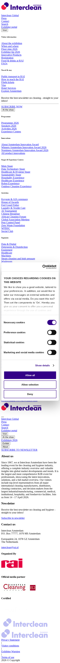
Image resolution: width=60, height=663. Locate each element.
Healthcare (6, 252)
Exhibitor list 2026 (10, 52)
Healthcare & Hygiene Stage (15, 172)
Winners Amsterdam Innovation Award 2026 (23, 147)
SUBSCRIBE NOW (11, 106)
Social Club (7, 231)
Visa (3, 85)
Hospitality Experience (12, 177)
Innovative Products (11, 55)
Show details (42, 365)
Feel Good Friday (10, 205)
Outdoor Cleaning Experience (16, 186)
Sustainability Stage (11, 174)
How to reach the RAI (12, 79)
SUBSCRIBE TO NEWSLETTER (19, 449)
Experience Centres (11, 131)
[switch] (51, 332)
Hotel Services (8, 88)
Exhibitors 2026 (9, 440)
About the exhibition (11, 43)
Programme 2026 (10, 123)
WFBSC (5, 228)
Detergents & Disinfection (14, 247)
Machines (6, 255)
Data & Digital (8, 244)
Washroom (6, 261)
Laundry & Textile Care (13, 208)
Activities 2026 (9, 128)
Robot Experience (10, 183)
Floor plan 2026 (9, 49)
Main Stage (7, 166)
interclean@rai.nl (10, 547)
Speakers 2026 (8, 125)
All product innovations (13, 153)
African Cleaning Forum (13, 216)
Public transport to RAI (13, 76)
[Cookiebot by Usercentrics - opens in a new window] (42, 267)
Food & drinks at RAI (12, 60)
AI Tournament (9, 211)
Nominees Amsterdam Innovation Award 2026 (24, 150)
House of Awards (10, 202)
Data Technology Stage (13, 169)
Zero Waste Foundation (13, 225)
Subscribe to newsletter (13, 518)
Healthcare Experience (12, 180)
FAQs (4, 63)
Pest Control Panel (10, 222)
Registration (7, 57)
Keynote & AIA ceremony (14, 199)
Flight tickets (7, 82)
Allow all (30, 375)
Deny (30, 394)
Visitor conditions (10, 645)
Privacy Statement (10, 640)
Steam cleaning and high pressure (18, 258)
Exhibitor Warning (10, 651)
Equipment (6, 250)
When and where (10, 46)
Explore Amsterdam (11, 91)
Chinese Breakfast (10, 213)
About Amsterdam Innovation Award (20, 144)
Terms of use (7, 657)
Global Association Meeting (15, 219)
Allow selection (30, 384)
